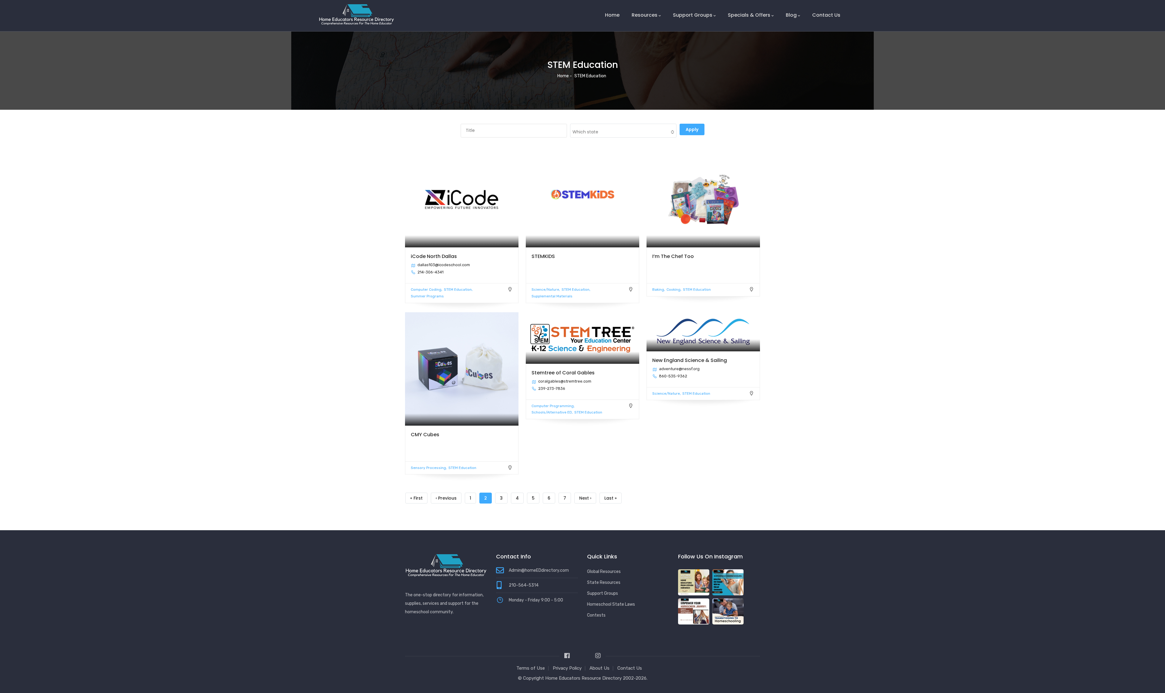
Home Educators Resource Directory (584, 678)
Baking (658, 289)
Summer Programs (427, 296)
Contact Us (826, 15)
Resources (644, 15)
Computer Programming (553, 406)
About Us (599, 668)
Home (612, 15)
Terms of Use (530, 668)
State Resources (603, 582)
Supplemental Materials (552, 296)
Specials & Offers (749, 15)
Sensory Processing (428, 468)
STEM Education (458, 289)
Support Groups (692, 15)
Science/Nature (545, 289)
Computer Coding (426, 289)
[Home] (356, 14)
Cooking (673, 289)
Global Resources (604, 571)
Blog (791, 15)
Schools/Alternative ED (552, 412)
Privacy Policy (567, 668)
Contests (596, 615)
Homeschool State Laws (611, 604)
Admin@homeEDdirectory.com (539, 570)
